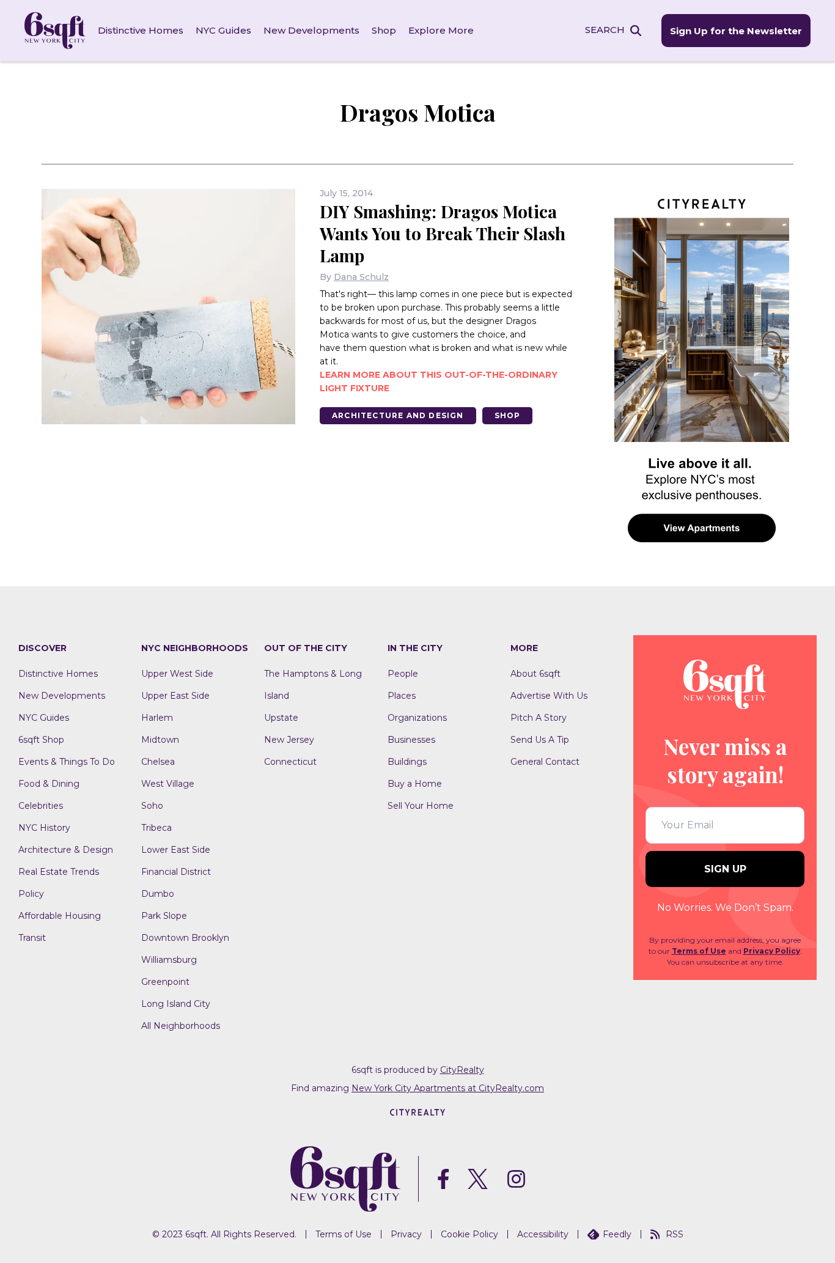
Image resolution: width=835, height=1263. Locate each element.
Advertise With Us (548, 695)
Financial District (176, 871)
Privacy (406, 1234)
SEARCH (605, 29)
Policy (31, 893)
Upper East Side (175, 695)
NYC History (44, 827)
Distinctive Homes (140, 30)
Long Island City (175, 1003)
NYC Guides (223, 30)
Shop (384, 30)
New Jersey (289, 739)
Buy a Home (415, 783)
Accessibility (542, 1234)
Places (402, 695)
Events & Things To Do (66, 761)
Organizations (417, 717)
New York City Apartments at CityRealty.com (447, 1088)
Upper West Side (177, 673)
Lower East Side (175, 849)
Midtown (160, 739)
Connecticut (290, 761)
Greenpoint (165, 981)
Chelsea (158, 761)
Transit (32, 937)
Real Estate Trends (58, 871)
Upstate (281, 717)
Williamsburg (169, 959)
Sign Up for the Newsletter (736, 31)
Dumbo (157, 893)
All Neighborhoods (180, 1025)
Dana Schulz (361, 276)
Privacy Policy (771, 951)
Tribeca (156, 827)
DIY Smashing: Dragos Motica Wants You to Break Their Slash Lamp (442, 233)
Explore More (441, 30)
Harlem (157, 717)
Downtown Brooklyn (185, 937)
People (403, 673)
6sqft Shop (41, 739)
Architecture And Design (398, 415)
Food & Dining (48, 783)
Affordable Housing (59, 915)
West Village (167, 783)
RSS (674, 1234)
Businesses (411, 739)
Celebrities (40, 805)
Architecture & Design (65, 849)
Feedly (617, 1234)
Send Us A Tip (539, 739)
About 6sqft (535, 673)
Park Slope (164, 915)
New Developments (311, 30)
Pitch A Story (538, 717)
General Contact (544, 761)
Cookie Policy (469, 1234)
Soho (152, 805)
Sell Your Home (421, 805)
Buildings (407, 761)
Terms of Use (699, 951)
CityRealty (462, 1069)
